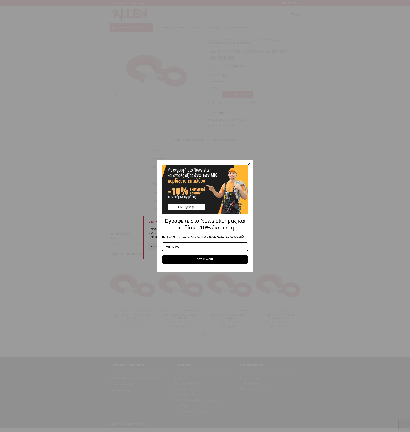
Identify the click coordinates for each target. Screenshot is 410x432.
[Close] (249, 163)
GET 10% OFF (205, 259)
